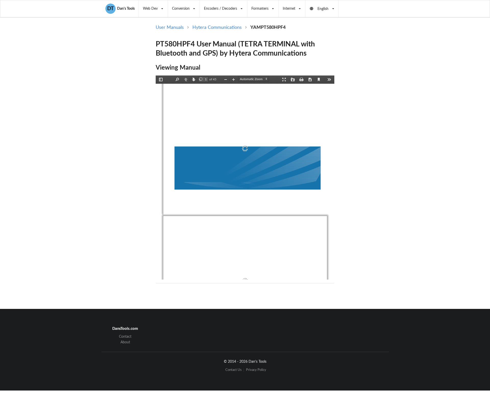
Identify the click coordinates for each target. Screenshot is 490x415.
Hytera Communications (217, 27)
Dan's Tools (121, 8)
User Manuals (170, 27)
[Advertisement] (377, 107)
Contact (125, 336)
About (125, 342)
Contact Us (233, 370)
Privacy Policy (256, 370)
